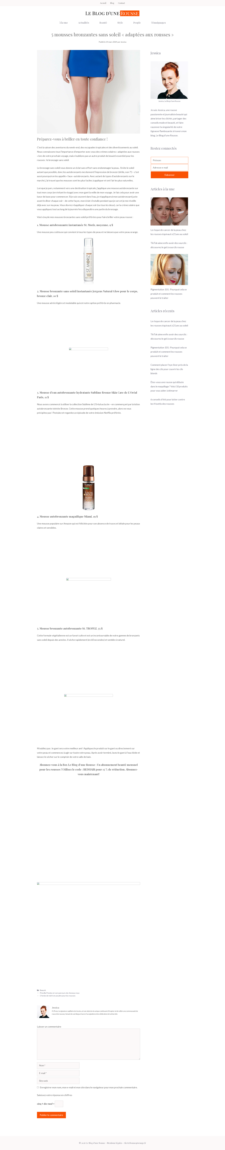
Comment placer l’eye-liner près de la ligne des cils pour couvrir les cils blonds (169, 369)
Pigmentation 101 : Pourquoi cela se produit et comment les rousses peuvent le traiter (169, 293)
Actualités (83, 22)
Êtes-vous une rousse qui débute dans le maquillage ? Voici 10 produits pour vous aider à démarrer (169, 386)
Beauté (103, 22)
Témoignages (158, 22)
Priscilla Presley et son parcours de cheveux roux (59, 993)
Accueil (103, 3)
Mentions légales (114, 1143)
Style (120, 22)
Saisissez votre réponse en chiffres (54, 1095)
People (137, 22)
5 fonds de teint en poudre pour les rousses (57, 996)
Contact (121, 3)
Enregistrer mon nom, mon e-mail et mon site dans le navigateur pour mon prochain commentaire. (89, 1087)
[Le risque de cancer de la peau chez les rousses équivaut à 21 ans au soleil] (169, 223)
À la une (63, 22)
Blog (112, 3)
